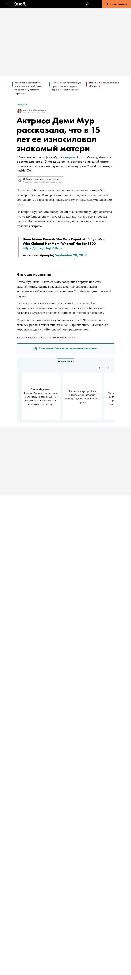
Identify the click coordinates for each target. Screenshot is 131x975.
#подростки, (33, 337)
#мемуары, (59, 337)
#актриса (70, 337)
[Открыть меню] (6, 4)
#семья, (21, 337)
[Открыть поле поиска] (87, 4)
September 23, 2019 (71, 255)
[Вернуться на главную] (20, 4)
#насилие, (46, 337)
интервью (69, 157)
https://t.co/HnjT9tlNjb (42, 248)
